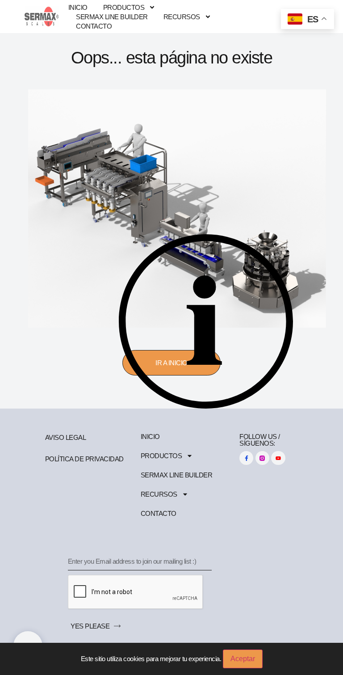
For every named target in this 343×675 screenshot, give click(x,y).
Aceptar (242, 658)
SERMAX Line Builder (112, 17)
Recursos (181, 17)
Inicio (78, 7)
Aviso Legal (65, 437)
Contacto (94, 26)
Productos (124, 7)
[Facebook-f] (246, 458)
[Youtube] (278, 458)
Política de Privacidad (84, 459)
